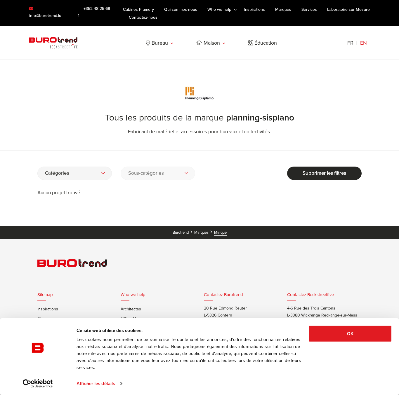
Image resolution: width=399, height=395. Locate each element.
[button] (74, 173)
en (363, 43)
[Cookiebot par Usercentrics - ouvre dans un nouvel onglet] (37, 383)
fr (350, 43)
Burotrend (181, 232)
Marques (201, 232)
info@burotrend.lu (45, 16)
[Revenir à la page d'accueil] (53, 42)
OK (350, 333)
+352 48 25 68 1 (94, 12)
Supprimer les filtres (324, 173)
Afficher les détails (96, 383)
